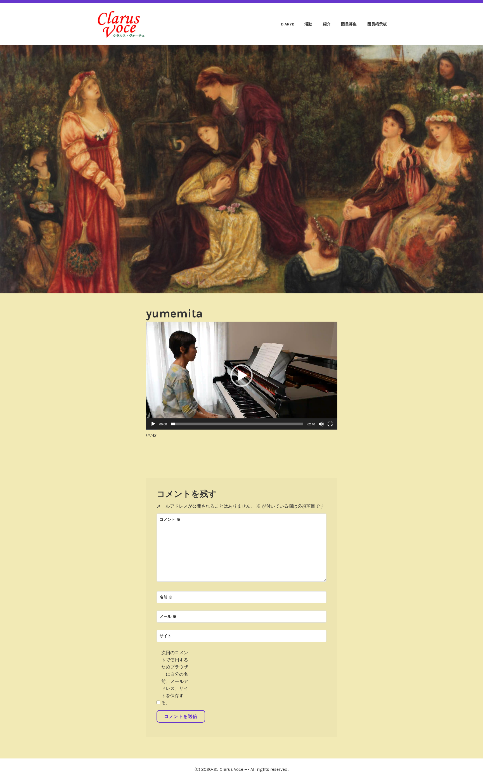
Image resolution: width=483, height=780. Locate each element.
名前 (166, 597)
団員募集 (349, 24)
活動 (308, 24)
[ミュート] (321, 424)
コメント (170, 519)
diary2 (287, 24)
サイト (165, 635)
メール (168, 616)
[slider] (237, 424)
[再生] (153, 424)
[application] (241, 375)
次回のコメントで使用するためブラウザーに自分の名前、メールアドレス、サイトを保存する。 (174, 677)
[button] (241, 375)
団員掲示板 (377, 24)
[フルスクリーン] (330, 424)
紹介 (327, 24)
